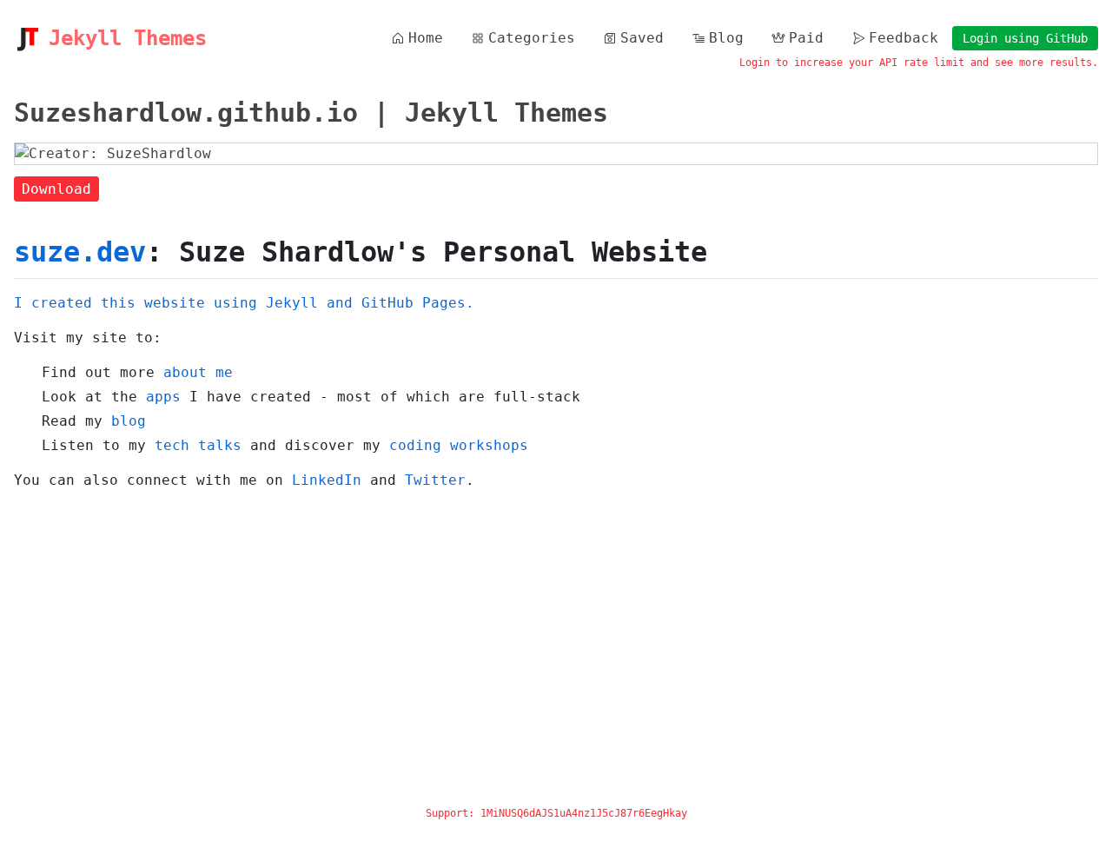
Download (56, 189)
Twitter (435, 480)
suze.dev (80, 251)
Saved (642, 38)
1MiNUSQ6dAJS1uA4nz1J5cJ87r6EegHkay (583, 813)
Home (425, 38)
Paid (806, 38)
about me (198, 372)
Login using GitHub (1025, 38)
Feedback (903, 38)
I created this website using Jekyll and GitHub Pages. (244, 303)
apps (163, 396)
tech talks (198, 445)
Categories (531, 38)
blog (128, 421)
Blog (726, 38)
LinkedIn (326, 480)
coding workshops (458, 445)
